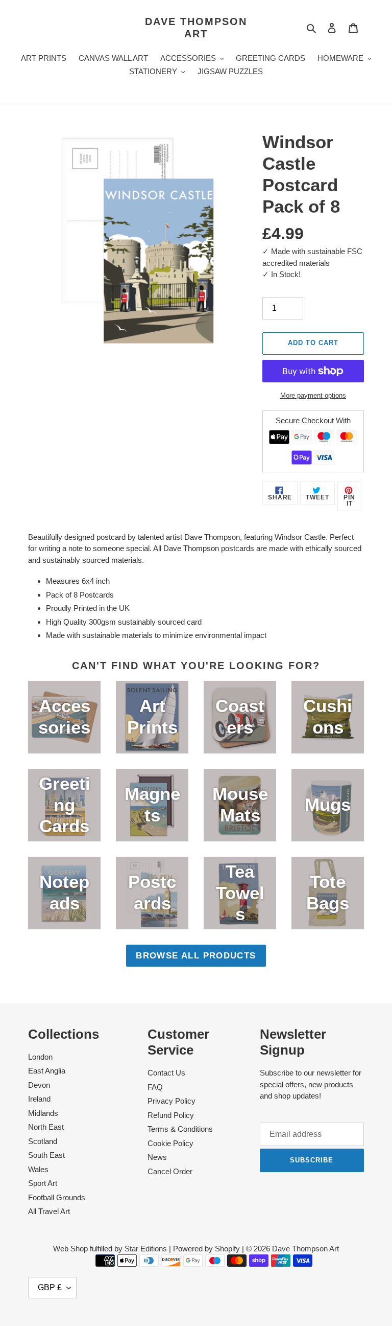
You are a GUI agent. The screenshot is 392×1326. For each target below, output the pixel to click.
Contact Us (166, 1072)
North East (46, 1127)
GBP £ (50, 1287)
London (40, 1057)
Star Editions (146, 1248)
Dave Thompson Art (196, 27)
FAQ (155, 1087)
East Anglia (46, 1070)
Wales (38, 1169)
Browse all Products (196, 955)
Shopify (227, 1248)
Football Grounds (56, 1197)
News (157, 1157)
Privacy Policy (171, 1100)
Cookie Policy (170, 1143)
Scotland (42, 1141)
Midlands (43, 1113)
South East (46, 1155)
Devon (39, 1085)
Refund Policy (171, 1115)
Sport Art (42, 1183)
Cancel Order (170, 1171)
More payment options (313, 395)
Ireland (39, 1098)
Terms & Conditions (180, 1129)
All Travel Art (49, 1211)
